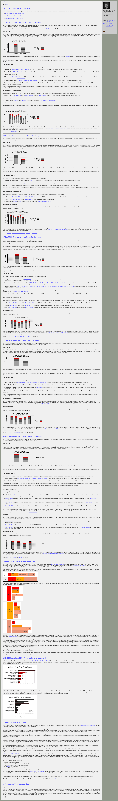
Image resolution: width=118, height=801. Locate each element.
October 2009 (28, 382)
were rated (67, 56)
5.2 (16, 131)
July (47, 478)
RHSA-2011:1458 (29, 95)
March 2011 (20, 182)
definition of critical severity (18, 494)
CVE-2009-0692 (9, 521)
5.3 (15, 131)
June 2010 (25, 286)
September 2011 (28, 80)
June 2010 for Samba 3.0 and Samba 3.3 (36, 282)
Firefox (15, 100)
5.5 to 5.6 (9, 233)
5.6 (9, 131)
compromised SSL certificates (44, 201)
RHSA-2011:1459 (43, 95)
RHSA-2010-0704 (29, 305)
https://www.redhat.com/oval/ (37, 771)
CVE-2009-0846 (9, 527)
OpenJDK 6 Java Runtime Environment (21, 69)
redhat (104, 25)
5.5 (11, 131)
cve (103, 21)
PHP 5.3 (17, 76)
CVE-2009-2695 (45, 403)
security (109, 25)
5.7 (7, 131)
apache (113, 20)
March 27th (30, 478)
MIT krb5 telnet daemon (19, 71)
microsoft (110, 23)
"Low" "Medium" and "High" (57, 564)
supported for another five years (45, 28)
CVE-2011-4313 (17, 95)
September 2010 (45, 286)
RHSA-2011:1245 (36, 98)
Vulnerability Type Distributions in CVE (40, 660)
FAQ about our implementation (61, 778)
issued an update (48, 524)
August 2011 (20, 80)
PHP (12, 76)
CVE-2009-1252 (9, 524)
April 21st (35, 478)
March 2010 (20, 286)
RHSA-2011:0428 (29, 196)
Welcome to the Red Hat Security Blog (14, 18)
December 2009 (36, 382)
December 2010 (27, 279)
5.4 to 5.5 (14, 233)
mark (4, 1)
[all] (110, 20)
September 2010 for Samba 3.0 (53, 282)
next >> (7, 4)
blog (7, 1)
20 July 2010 (31, 286)
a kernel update (92, 498)
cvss (105, 21)
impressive (11, 636)
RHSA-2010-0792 (29, 307)
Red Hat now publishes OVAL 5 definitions (14, 753)
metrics (105, 23)
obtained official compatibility (88, 725)
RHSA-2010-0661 (29, 302)
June (44, 478)
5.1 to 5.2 (28, 233)
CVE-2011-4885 (21, 78)
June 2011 (32, 180)
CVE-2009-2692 (9, 502)
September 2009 (21, 382)
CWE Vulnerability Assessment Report (14, 15)
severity (9, 766)
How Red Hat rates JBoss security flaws (14, 13)
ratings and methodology (79, 565)
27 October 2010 (62, 286)
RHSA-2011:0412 (29, 199)
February (19, 478)
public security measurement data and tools (58, 128)
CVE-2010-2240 (13, 302)
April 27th (40, 478)
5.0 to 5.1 (34, 233)
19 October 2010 (54, 286)
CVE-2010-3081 (13, 305)
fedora (108, 21)
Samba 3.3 (64, 282)
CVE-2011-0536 (16, 199)
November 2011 (36, 80)
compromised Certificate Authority (47, 100)
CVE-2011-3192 (24, 98)
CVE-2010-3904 (13, 307)
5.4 (13, 131)
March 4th (24, 478)
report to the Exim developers (21, 291)
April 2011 (26, 182)
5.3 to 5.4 (18, 233)
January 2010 (39, 387)
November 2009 (19, 384)
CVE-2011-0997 (16, 196)
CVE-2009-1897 (9, 505)
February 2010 (43, 382)
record (15, 636)
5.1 (20, 131)
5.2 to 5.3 (23, 233)
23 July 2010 (38, 286)
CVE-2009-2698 (9, 498)
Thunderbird (24, 100)
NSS (18, 100)
